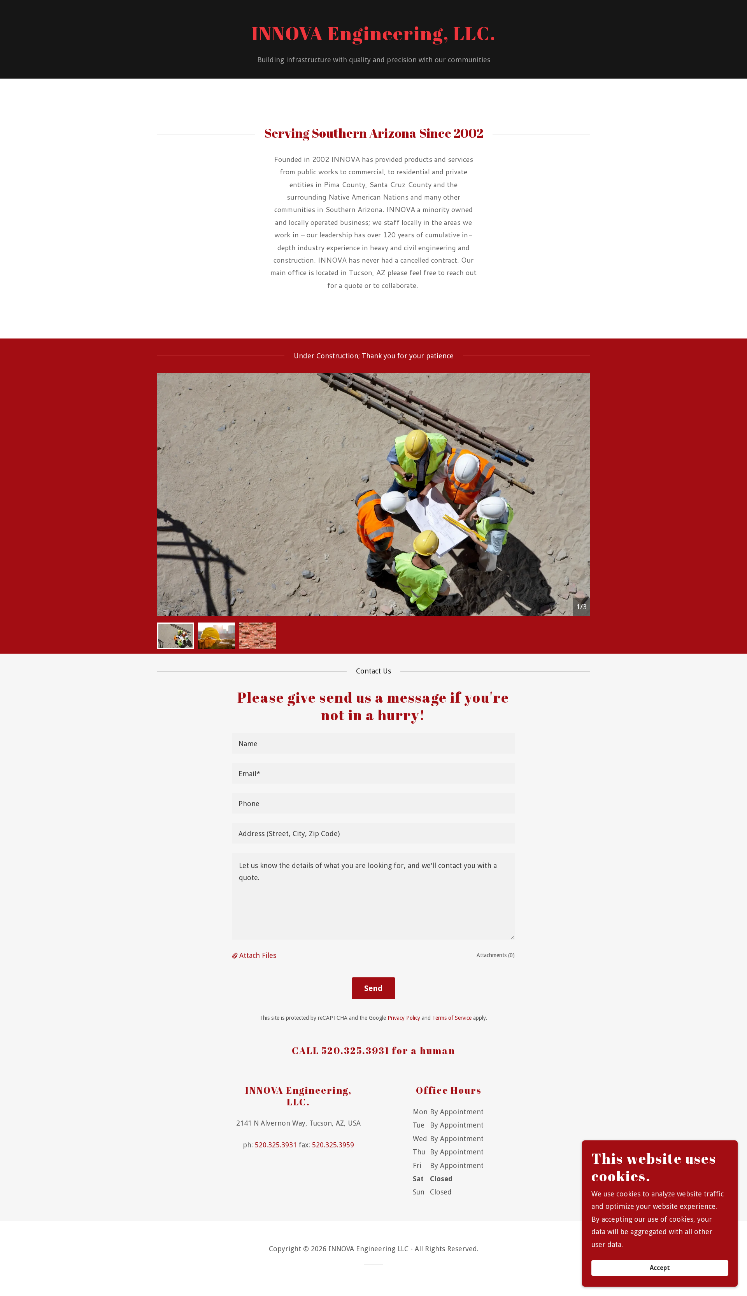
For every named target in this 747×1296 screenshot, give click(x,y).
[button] (235, 955)
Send (373, 988)
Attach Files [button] (257, 955)
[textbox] (373, 743)
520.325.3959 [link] (333, 1145)
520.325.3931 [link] (276, 1145)
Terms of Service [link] (452, 1018)
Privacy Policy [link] (404, 1018)
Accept (660, 1268)
